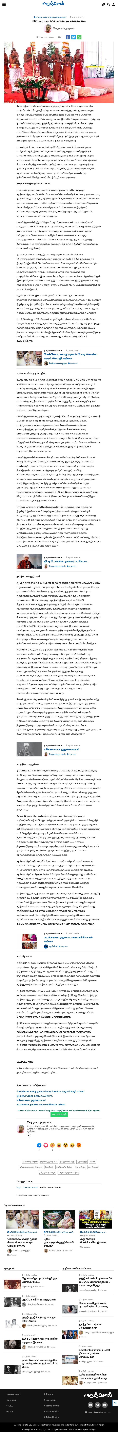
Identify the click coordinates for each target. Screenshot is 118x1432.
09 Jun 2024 (99, 1361)
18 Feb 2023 (72, 566)
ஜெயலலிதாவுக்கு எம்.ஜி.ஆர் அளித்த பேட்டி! (40, 1280)
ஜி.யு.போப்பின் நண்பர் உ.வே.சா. (66, 561)
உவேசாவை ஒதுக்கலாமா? (61, 749)
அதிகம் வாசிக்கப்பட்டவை (77, 1269)
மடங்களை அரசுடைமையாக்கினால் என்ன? (68, 939)
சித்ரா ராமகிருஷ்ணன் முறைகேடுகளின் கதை (93, 1305)
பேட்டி (9, 1406)
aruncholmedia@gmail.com (99, 1412)
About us (49, 1394)
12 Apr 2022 (54, 1325)
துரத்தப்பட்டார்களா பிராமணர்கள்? (90, 1326)
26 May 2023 (86, 1247)
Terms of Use (52, 1406)
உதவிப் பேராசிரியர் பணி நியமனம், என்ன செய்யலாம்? (94, 1353)
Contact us (50, 1400)
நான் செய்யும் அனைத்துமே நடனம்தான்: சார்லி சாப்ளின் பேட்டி (39, 1363)
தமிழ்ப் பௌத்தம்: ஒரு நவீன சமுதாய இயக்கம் (39, 1340)
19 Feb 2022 (72, 754)
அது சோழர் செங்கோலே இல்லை (93, 1241)
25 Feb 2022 (103, 1311)
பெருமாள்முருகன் (39, 1122)
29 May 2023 (74, 363)
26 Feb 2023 (103, 1383)
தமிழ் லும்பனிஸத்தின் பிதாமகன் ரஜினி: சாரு (93, 1376)
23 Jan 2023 (40, 1286)
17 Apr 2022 (50, 1304)
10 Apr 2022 (52, 1347)
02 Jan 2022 (103, 1290)
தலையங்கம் (13, 1394)
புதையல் (9, 1269)
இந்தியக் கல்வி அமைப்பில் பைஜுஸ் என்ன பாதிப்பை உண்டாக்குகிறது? (95, 1282)
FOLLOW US (58, 1114)
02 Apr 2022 (47, 1371)
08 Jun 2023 (68, 1250)
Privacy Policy (52, 1412)
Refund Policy (52, 1417)
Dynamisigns (90, 1429)
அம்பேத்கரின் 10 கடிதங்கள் (39, 1300)
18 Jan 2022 (84, 1337)
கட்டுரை (11, 1400)
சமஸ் (9, 1412)
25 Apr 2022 (64, 946)
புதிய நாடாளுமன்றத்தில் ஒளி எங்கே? (59, 1242)
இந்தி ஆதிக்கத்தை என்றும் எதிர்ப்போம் (39, 1319)
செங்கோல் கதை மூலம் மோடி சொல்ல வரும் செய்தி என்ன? (70, 356)
